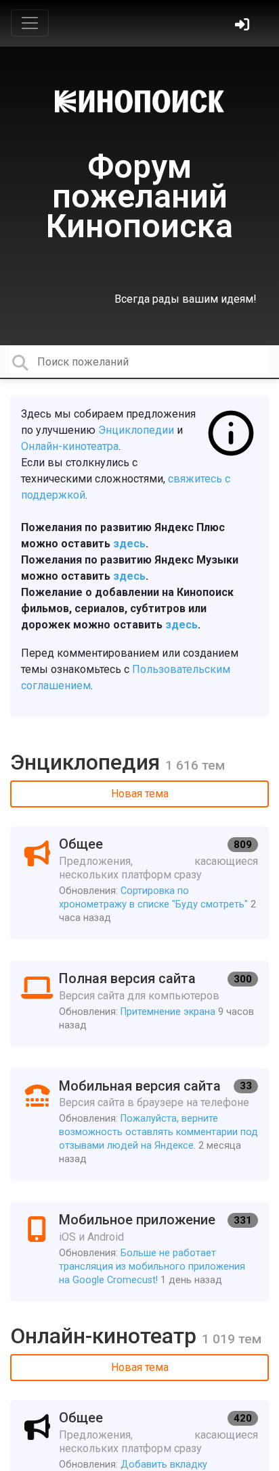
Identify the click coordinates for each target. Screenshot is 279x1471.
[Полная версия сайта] (139, 1004)
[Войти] (244, 26)
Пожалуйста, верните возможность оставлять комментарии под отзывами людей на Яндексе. (158, 1132)
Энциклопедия (87, 762)
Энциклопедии (136, 430)
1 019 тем (231, 1339)
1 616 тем (195, 765)
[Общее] (139, 882)
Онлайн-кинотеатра (70, 446)
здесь (129, 543)
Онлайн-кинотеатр (106, 1336)
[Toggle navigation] (30, 22)
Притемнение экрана (168, 1012)
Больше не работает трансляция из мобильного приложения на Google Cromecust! (152, 1266)
